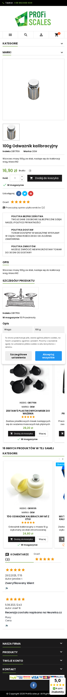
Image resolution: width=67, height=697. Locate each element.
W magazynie (11, 317)
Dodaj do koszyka (44, 178)
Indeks (6, 151)
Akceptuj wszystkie (48, 356)
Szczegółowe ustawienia (18, 356)
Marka (27, 151)
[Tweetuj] (24, 193)
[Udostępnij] (18, 193)
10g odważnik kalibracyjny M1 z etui (28, 518)
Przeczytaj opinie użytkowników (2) (25, 207)
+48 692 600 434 (23, 2)
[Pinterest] (30, 193)
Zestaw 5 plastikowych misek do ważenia (28, 412)
